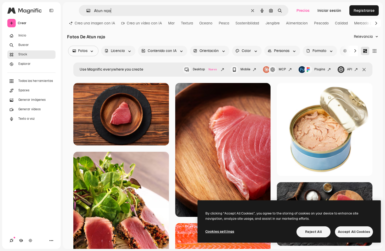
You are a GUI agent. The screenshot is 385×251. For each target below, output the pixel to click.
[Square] (374, 51)
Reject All (313, 231)
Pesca (224, 23)
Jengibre (272, 23)
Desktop (205, 69)
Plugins (319, 69)
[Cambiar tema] (30, 240)
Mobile (245, 69)
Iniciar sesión (329, 10)
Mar (171, 23)
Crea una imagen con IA (95, 23)
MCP (282, 69)
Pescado (321, 23)
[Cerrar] (364, 69)
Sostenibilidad (247, 23)
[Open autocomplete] (86, 11)
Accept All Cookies (354, 231)
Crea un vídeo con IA (144, 23)
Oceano (205, 23)
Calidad (341, 23)
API (349, 69)
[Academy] (21, 240)
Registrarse (364, 10)
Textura (187, 23)
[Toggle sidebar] (51, 10)
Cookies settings (219, 231)
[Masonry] (365, 51)
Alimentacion (297, 23)
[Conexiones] (11, 240)
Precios (303, 10)
